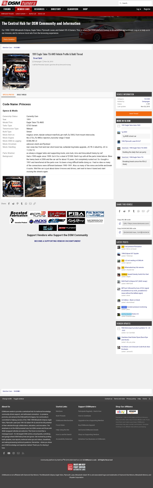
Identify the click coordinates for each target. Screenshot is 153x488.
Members (59, 411)
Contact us (108, 399)
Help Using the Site (62, 430)
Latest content (20, 14)
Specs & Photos (8, 94)
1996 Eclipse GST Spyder (130, 253)
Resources (39, 9)
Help (139, 399)
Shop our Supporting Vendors (88, 434)
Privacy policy (131, 399)
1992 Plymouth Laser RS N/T (131, 141)
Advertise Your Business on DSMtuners (91, 439)
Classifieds (72, 9)
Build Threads (60, 416)
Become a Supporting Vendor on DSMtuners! (57, 241)
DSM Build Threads (7, 14)
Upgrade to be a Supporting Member (91, 420)
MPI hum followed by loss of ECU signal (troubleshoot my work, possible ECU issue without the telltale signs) (135, 290)
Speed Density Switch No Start (135, 274)
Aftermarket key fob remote (133, 267)
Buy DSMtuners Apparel (86, 425)
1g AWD (124, 132)
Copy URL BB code (123, 220)
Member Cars (23, 9)
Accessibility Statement (64, 439)
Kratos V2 (130, 314)
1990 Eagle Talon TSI (132, 157)
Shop (85, 9)
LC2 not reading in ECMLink (132, 260)
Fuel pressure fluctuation (132, 246)
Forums (7, 9)
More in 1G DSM (123, 120)
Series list (41, 14)
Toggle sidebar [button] (19, 399)
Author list (32, 14)
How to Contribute (84, 416)
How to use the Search (63, 434)
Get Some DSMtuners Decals (88, 430)
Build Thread (21, 94)
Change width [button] (7, 399)
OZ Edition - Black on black (130, 300)
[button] (13, 9)
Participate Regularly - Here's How (89, 411)
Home (145, 399)
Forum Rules (60, 425)
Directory (56, 9)
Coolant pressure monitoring (134, 307)
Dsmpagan (38, 61)
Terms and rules (119, 399)
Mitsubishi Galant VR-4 (83, 475)
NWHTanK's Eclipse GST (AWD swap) (134, 281)
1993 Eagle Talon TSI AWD (134, 148)
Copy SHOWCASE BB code (126, 228)
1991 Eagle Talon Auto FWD (130, 125)
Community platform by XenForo (61, 460)
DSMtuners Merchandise (64, 420)
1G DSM (147, 99)
